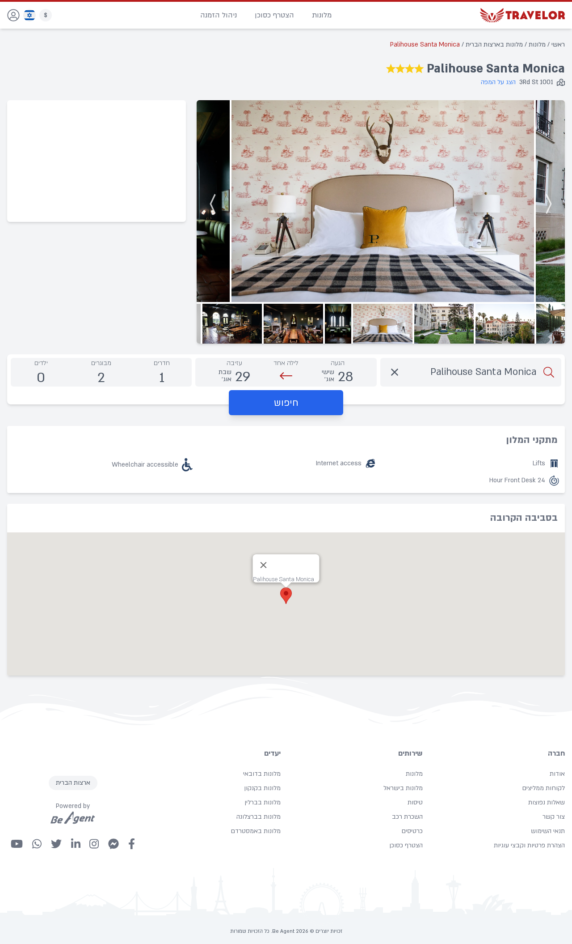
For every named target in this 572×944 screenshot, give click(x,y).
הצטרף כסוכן (274, 15)
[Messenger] (113, 844)
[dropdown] (13, 15)
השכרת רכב (407, 816)
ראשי (557, 44)
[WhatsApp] (37, 844)
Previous (546, 201)
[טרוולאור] (522, 15)
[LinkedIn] (75, 844)
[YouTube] (16, 844)
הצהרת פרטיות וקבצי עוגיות (529, 845)
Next (215, 201)
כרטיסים (412, 831)
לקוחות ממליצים (543, 788)
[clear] (394, 372)
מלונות (322, 15)
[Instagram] (94, 844)
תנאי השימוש (548, 831)
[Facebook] (132, 844)
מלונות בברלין (262, 802)
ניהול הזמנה (218, 15)
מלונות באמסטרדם (256, 831)
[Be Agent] (73, 818)
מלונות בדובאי (262, 774)
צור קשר (554, 816)
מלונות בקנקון (262, 788)
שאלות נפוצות (546, 802)
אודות (557, 774)
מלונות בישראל (403, 788)
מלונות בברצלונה (258, 816)
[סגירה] (263, 565)
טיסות (415, 802)
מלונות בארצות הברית (493, 44)
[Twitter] (56, 844)
